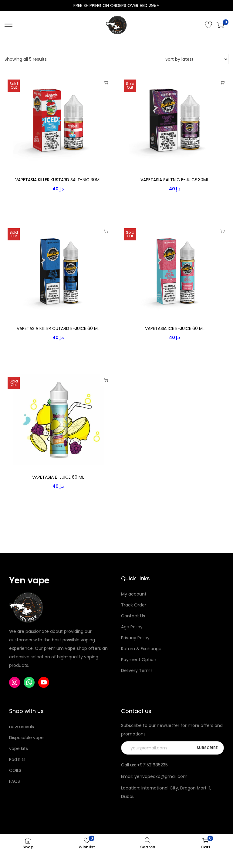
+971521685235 (152, 765)
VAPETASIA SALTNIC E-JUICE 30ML (174, 180)
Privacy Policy (135, 638)
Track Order (133, 605)
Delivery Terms (137, 670)
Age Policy (132, 627)
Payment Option (138, 660)
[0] (220, 25)
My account (134, 594)
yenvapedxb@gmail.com (160, 776)
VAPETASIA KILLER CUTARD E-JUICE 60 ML (58, 328)
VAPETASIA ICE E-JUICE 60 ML (174, 328)
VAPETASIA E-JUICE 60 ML (58, 477)
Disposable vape (26, 738)
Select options (106, 82)
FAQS (14, 781)
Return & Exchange (141, 649)
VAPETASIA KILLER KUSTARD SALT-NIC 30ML (58, 180)
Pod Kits (17, 759)
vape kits (18, 748)
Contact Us (133, 616)
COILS (15, 770)
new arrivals (21, 727)
